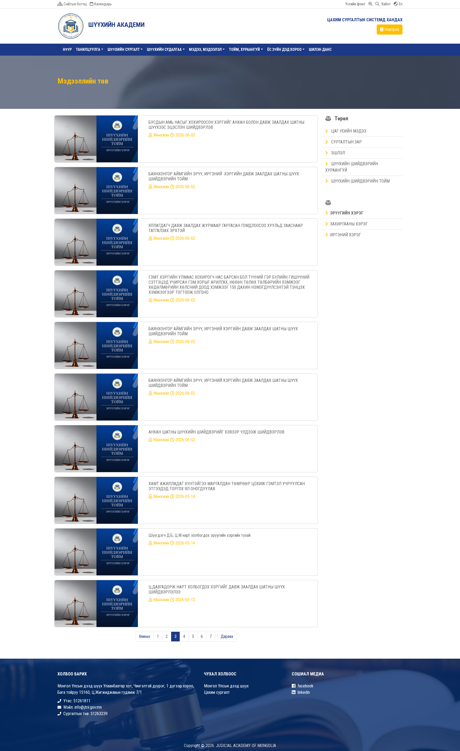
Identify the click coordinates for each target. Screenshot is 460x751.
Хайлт (385, 4)
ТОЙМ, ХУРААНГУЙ (244, 49)
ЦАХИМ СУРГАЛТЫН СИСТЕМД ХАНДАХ (364, 19)
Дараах (227, 636)
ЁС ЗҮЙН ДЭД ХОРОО (284, 49)
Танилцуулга (88, 49)
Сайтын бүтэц (75, 4)
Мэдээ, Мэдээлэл (205, 49)
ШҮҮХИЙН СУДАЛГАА (164, 49)
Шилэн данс (320, 49)
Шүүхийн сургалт (124, 49)
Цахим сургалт (217, 692)
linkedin (304, 692)
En (400, 4)
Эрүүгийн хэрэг (346, 213)
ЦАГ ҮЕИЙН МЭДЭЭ (348, 131)
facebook (305, 685)
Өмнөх (144, 636)
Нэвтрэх (391, 29)
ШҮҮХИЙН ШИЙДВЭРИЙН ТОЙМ (360, 181)
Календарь (103, 4)
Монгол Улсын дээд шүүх (226, 685)
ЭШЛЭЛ (337, 152)
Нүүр (67, 49)
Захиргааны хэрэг (349, 223)
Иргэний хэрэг (345, 234)
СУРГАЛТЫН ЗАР (346, 142)
